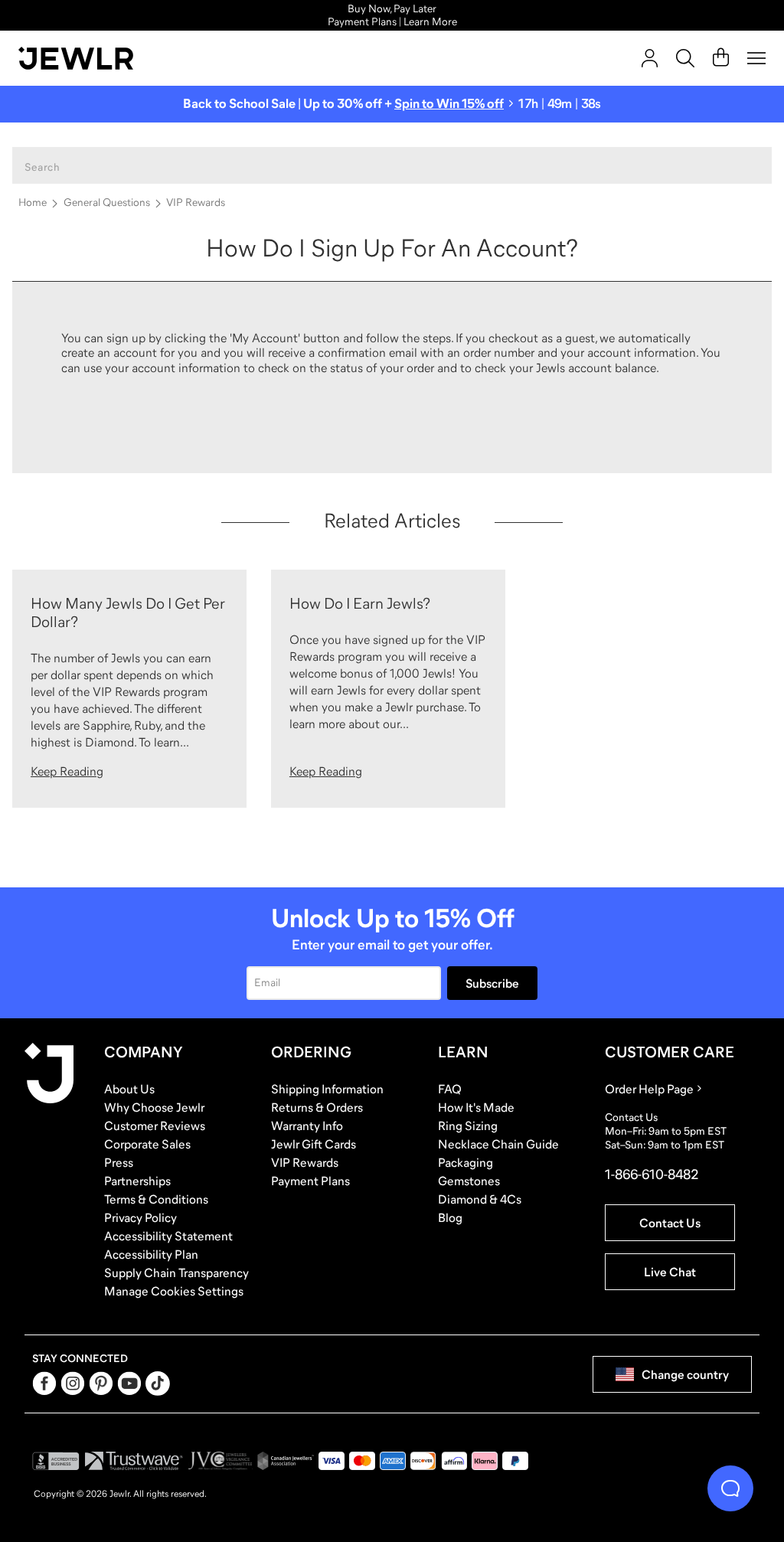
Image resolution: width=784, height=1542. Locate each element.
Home (32, 202)
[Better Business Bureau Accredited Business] (56, 1461)
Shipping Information (327, 1089)
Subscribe (492, 983)
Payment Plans (310, 1180)
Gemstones (469, 1180)
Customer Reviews (154, 1125)
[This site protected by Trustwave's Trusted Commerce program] (133, 1461)
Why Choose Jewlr (154, 1107)
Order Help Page (649, 1089)
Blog (450, 1217)
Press (118, 1162)
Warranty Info (307, 1125)
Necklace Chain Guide (498, 1144)
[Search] (685, 58)
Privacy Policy (140, 1217)
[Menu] (756, 58)
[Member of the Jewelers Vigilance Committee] (220, 1461)
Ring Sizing (468, 1125)
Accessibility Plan (151, 1254)
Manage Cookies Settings (173, 1291)
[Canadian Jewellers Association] (285, 1461)
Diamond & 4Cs (479, 1199)
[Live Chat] (730, 1488)
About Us (129, 1089)
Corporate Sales (147, 1144)
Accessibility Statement (168, 1236)
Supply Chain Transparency (176, 1272)
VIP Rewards (195, 202)
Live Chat (670, 1272)
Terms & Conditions (156, 1199)
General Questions (107, 202)
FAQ (450, 1089)
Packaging (465, 1162)
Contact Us (670, 1223)
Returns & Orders (317, 1107)
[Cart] (721, 58)
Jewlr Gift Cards (313, 1144)
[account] (650, 58)
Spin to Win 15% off (449, 103)
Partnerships (137, 1180)
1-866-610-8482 (651, 1174)
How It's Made (476, 1107)
